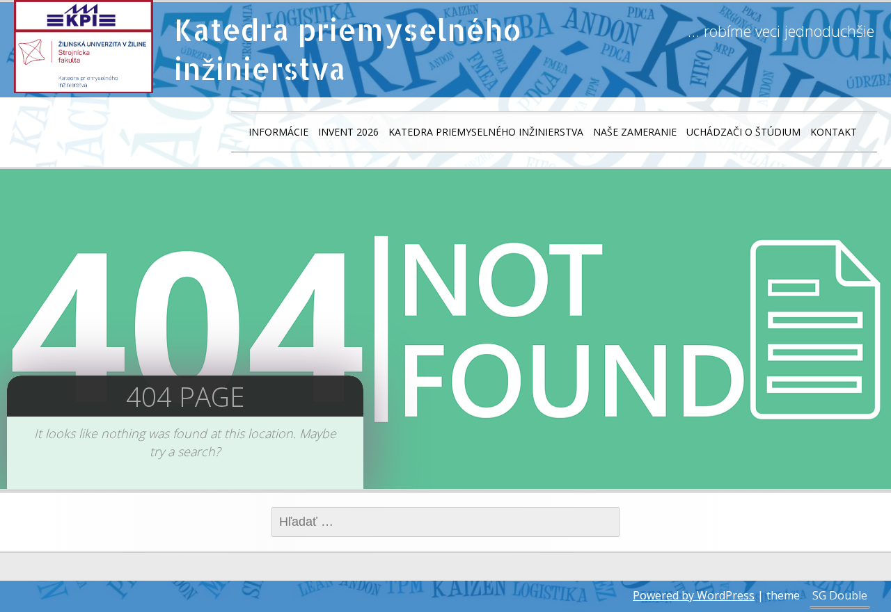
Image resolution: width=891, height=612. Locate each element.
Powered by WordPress (694, 595)
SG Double (839, 595)
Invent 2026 (348, 131)
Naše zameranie (635, 131)
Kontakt (833, 131)
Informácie (278, 131)
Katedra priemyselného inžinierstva (347, 49)
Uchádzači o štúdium (743, 131)
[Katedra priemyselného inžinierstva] (83, 46)
